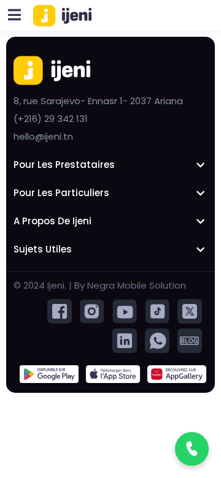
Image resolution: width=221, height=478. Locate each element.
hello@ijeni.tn (43, 136)
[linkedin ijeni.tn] (124, 339)
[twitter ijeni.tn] (189, 310)
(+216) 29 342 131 (51, 118)
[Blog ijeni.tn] (189, 339)
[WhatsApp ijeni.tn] (157, 339)
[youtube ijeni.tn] (124, 310)
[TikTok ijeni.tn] (157, 310)
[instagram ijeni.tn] (92, 310)
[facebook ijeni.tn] (59, 310)
